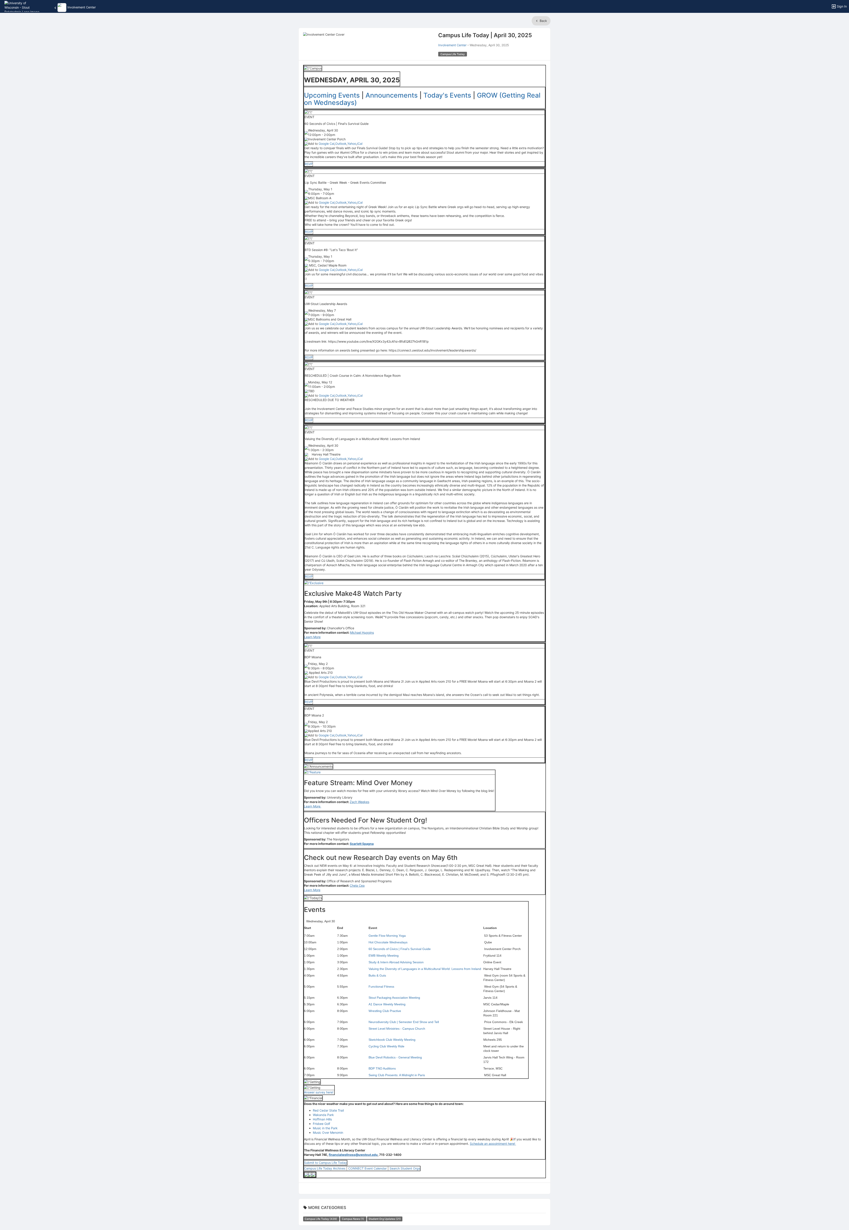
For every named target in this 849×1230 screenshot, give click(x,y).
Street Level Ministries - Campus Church (397, 1028)
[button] (22, 6)
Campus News (353, 1218)
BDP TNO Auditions (382, 1068)
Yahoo (351, 143)
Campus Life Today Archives (324, 1168)
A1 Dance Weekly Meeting (387, 1004)
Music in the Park (325, 1128)
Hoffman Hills (322, 1119)
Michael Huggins (362, 632)
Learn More (312, 637)
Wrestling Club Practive (385, 1011)
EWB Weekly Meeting (384, 955)
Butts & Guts (377, 975)
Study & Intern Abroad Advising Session (396, 962)
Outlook (340, 143)
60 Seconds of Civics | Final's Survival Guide (400, 949)
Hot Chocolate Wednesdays (388, 942)
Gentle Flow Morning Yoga (387, 935)
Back (543, 21)
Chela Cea (357, 885)
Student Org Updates (385, 1218)
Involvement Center (452, 45)
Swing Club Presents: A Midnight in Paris (397, 1075)
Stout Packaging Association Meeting (394, 997)
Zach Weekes (359, 802)
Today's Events (447, 95)
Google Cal (326, 143)
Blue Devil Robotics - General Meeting (395, 1057)
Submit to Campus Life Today (325, 1162)
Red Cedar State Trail (328, 1110)
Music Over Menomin (328, 1132)
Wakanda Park (323, 1115)
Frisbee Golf (321, 1124)
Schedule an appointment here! (493, 1143)
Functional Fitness (381, 986)
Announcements (391, 95)
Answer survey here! (319, 1092)
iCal (359, 143)
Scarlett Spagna (362, 844)
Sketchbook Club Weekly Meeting (392, 1039)
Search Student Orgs (405, 1168)
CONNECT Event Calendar (368, 1168)
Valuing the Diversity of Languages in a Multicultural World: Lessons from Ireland (425, 969)
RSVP (309, 164)
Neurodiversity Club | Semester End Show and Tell (404, 1022)
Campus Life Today (321, 1218)
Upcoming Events (332, 95)
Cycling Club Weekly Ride (386, 1046)
